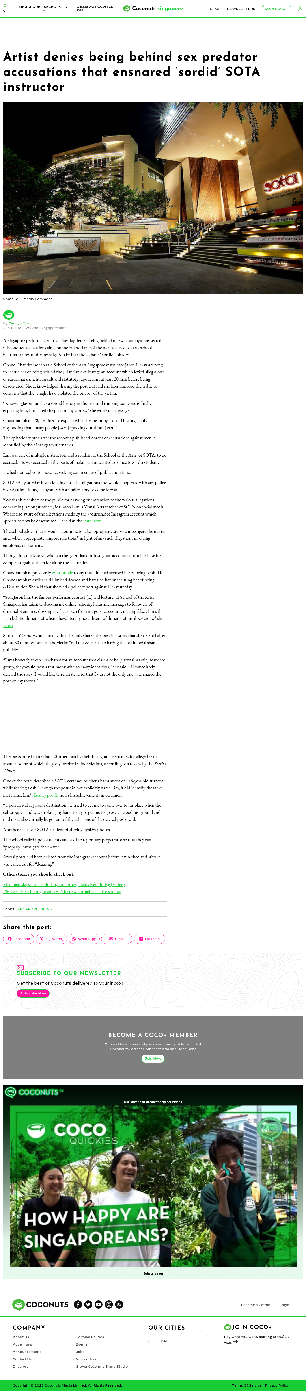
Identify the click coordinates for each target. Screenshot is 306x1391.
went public (62, 573)
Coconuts (157, 8)
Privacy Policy (277, 1385)
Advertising (22, 1344)
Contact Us (22, 1359)
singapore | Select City (43, 7)
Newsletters (241, 9)
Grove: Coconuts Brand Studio (102, 1366)
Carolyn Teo (19, 323)
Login (300, 8)
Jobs (80, 1352)
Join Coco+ (276, 9)
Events (82, 1344)
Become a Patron (255, 1305)
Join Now (153, 1058)
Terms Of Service (246, 1385)
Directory (20, 1366)
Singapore (27, 909)
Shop (215, 9)
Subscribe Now (33, 993)
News (46, 909)
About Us (21, 1337)
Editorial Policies (90, 1337)
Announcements (27, 1352)
